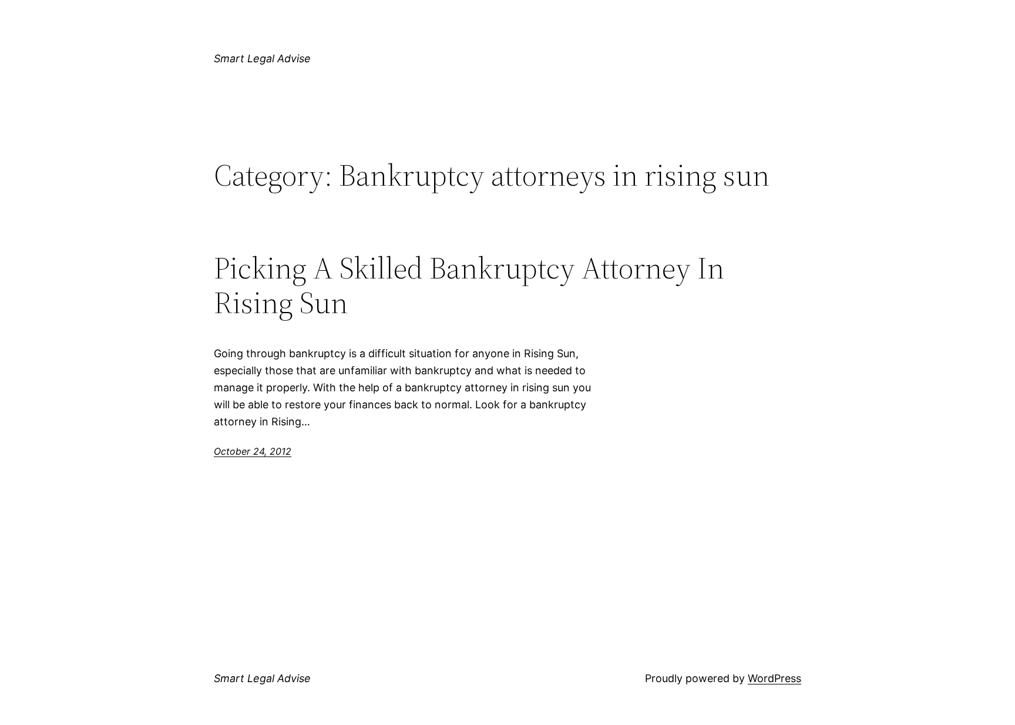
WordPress (774, 678)
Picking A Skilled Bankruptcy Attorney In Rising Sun (469, 285)
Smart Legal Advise (262, 58)
